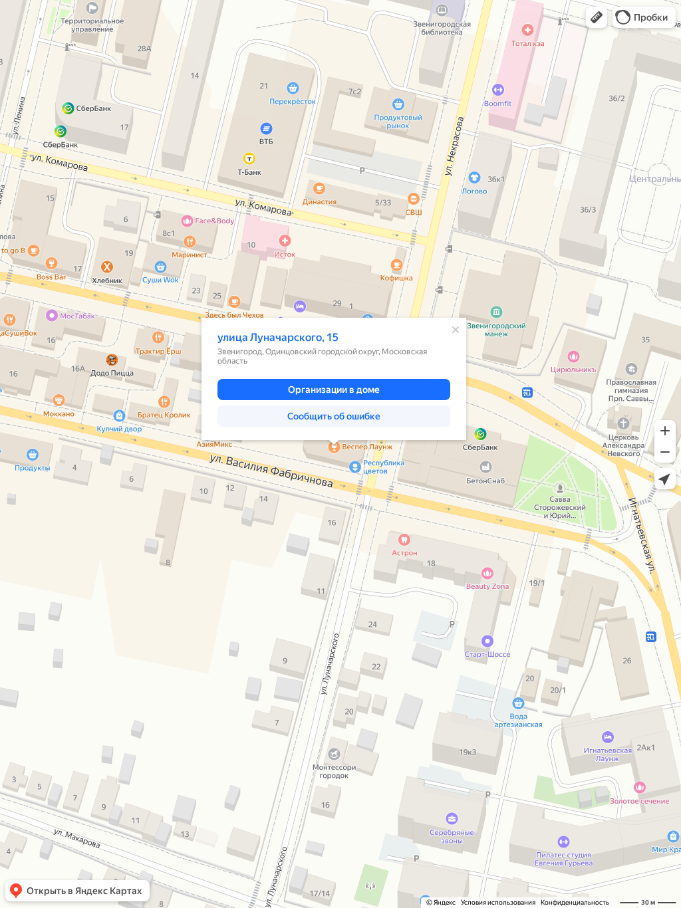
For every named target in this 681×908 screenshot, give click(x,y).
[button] (596, 17)
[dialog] (334, 379)
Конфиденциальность (575, 902)
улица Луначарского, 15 (278, 337)
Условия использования (498, 902)
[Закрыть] (455, 329)
